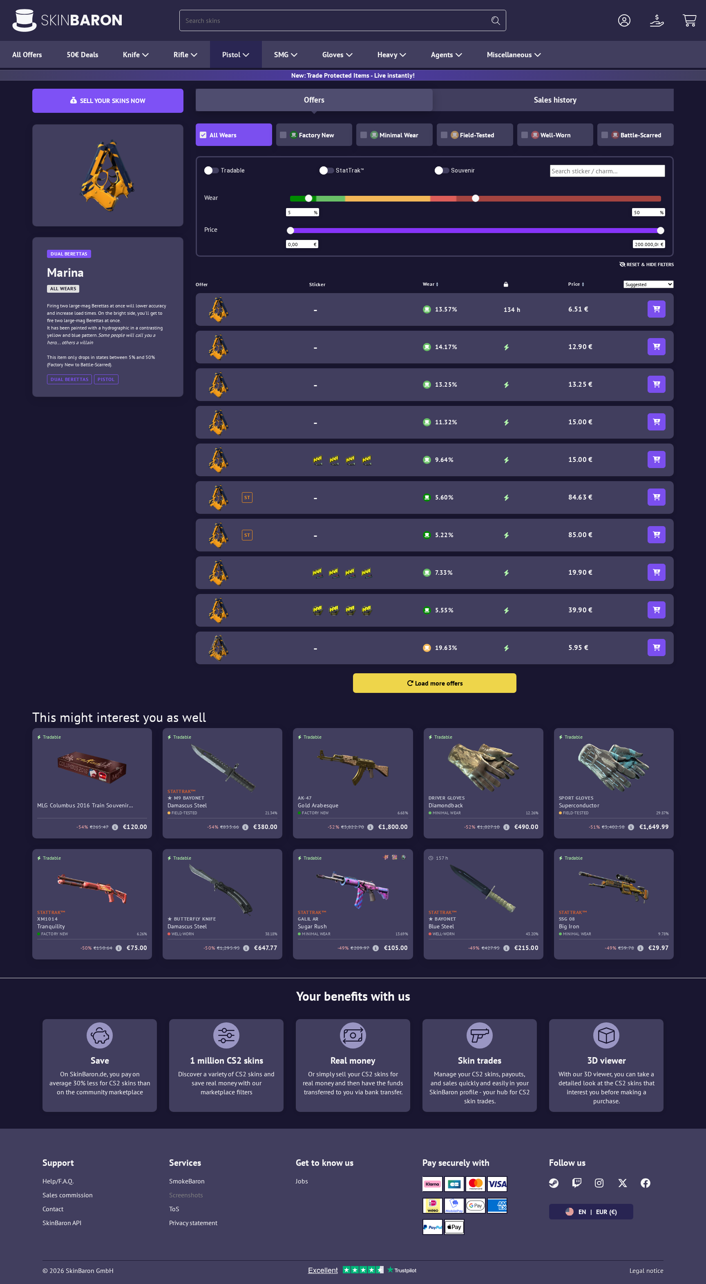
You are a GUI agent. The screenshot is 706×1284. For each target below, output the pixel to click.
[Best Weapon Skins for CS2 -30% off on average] (24, 20)
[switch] (211, 170)
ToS (174, 1209)
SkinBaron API (62, 1223)
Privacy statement (193, 1223)
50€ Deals (82, 54)
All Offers (27, 54)
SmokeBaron (187, 1181)
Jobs (302, 1181)
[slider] (308, 198)
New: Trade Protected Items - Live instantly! (353, 75)
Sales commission (67, 1195)
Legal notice (647, 1270)
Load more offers (438, 683)
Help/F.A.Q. (58, 1181)
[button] (624, 20)
